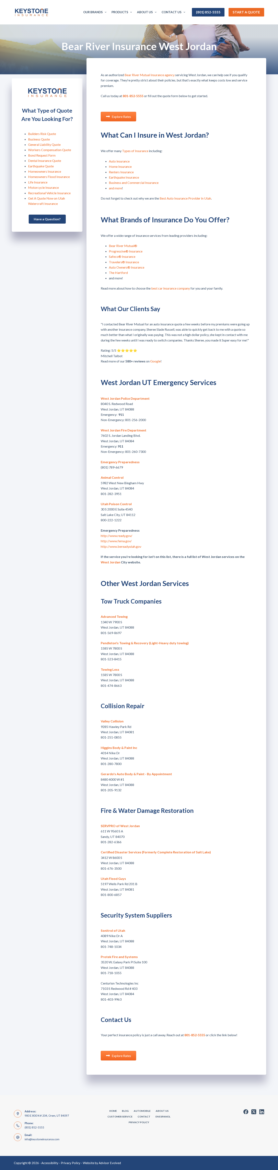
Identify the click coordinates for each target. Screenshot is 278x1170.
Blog (125, 1110)
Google (155, 361)
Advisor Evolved (110, 1163)
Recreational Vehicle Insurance (49, 193)
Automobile (142, 1110)
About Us (145, 12)
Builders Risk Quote (42, 134)
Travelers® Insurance (124, 262)
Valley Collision (112, 721)
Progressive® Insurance (125, 251)
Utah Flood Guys (113, 878)
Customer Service (119, 1116)
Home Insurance (120, 166)
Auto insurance (119, 161)
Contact (144, 1116)
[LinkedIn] (261, 1111)
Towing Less (110, 669)
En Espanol (162, 1116)
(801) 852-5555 (208, 12)
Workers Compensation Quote (49, 150)
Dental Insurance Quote (44, 160)
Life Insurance (37, 182)
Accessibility (49, 1163)
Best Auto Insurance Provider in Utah (185, 198)
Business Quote (39, 139)
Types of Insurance (135, 151)
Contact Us (171, 12)
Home (113, 1110)
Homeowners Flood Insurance (49, 177)
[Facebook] (245, 1111)
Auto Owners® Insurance (126, 267)
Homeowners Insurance (44, 171)
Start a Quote (246, 12)
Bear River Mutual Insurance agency (150, 75)
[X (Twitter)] (253, 1111)
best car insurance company (170, 288)
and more (115, 188)
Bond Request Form (42, 155)
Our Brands (93, 12)
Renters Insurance (121, 172)
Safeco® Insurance (122, 256)
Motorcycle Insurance (43, 187)
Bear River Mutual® (123, 246)
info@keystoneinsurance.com (42, 1139)
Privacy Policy (139, 1122)
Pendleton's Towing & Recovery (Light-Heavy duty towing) (145, 643)
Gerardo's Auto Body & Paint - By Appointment (136, 774)
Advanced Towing (114, 616)
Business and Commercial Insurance (134, 182)
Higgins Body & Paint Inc (119, 748)
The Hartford (118, 272)
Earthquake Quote (41, 166)
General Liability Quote (44, 144)
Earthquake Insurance (124, 177)
